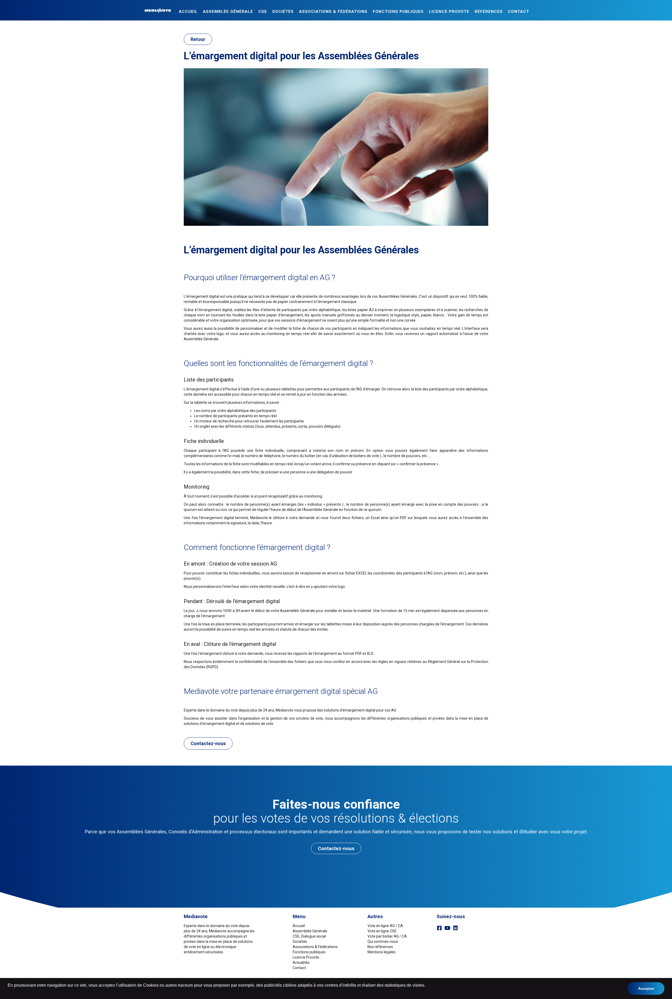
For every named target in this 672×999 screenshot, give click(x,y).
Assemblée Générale (228, 11)
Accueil (188, 11)
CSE (262, 11)
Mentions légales (382, 952)
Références (489, 11)
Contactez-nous (208, 743)
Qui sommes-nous (383, 941)
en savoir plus (19, 992)
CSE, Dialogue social (309, 936)
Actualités (301, 962)
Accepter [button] (646, 988)
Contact (518, 11)
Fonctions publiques (398, 11)
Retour (198, 39)
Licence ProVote (449, 11)
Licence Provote (306, 957)
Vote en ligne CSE (382, 931)
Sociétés (283, 11)
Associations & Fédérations (333, 11)
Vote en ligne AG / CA (385, 926)
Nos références (380, 947)
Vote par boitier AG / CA (387, 936)
